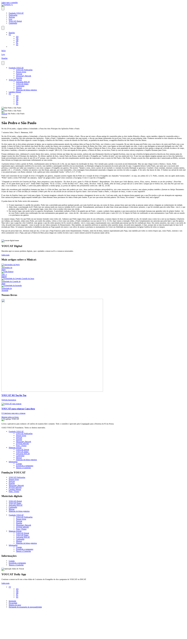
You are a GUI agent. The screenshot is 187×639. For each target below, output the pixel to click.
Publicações (13, 15)
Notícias (12, 17)
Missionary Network (23, 76)
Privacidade (13, 603)
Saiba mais (5, 583)
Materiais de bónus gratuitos (26, 90)
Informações (13, 462)
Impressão (12, 601)
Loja (10, 19)
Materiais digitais (15, 448)
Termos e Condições (23, 468)
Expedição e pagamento (24, 466)
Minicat (19, 88)
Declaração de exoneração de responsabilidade (25, 607)
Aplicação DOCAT (23, 82)
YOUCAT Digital (15, 21)
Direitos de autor (15, 605)
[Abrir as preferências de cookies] (28, 637)
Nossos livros (21, 72)
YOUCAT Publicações (24, 70)
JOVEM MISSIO (22, 444)
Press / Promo (21, 446)
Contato (19, 464)
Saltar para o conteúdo (9, 2)
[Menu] (2, 8)
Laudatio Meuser (15, 92)
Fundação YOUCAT (16, 13)
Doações (12, 33)
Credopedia (13, 23)
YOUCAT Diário (22, 84)
